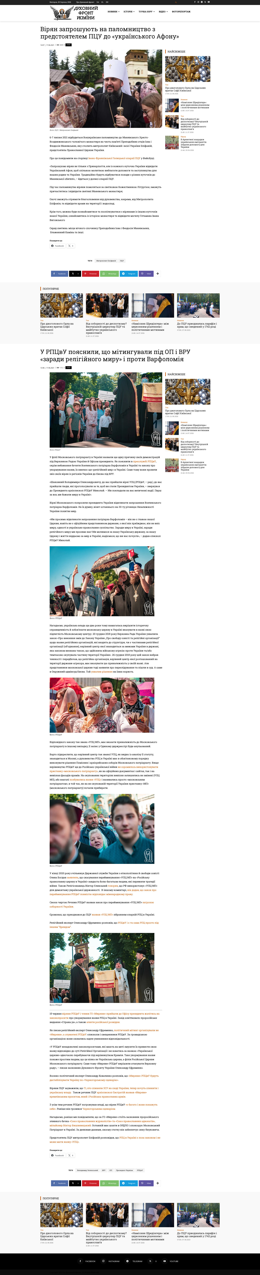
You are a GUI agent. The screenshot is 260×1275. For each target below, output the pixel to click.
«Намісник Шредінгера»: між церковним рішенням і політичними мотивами (195, 105)
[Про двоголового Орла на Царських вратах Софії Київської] (187, 69)
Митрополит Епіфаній (106, 261)
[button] (176, 2)
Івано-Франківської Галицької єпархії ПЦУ (114, 158)
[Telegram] (202, 2)
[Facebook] (195, 2)
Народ (183, 136)
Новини (184, 99)
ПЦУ (122, 261)
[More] (158, 274)
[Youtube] (208, 2)
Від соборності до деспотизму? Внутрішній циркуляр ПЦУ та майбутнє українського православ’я (194, 123)
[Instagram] (198, 2)
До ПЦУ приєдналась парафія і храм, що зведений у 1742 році (197, 325)
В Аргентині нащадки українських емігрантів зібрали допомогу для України (193, 143)
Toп (68, 45)
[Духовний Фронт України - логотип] (74, 13)
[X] (205, 2)
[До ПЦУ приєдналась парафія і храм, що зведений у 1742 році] (198, 305)
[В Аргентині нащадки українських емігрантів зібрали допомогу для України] (172, 142)
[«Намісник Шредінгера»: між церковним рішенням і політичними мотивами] (172, 105)
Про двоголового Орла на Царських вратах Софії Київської (185, 89)
